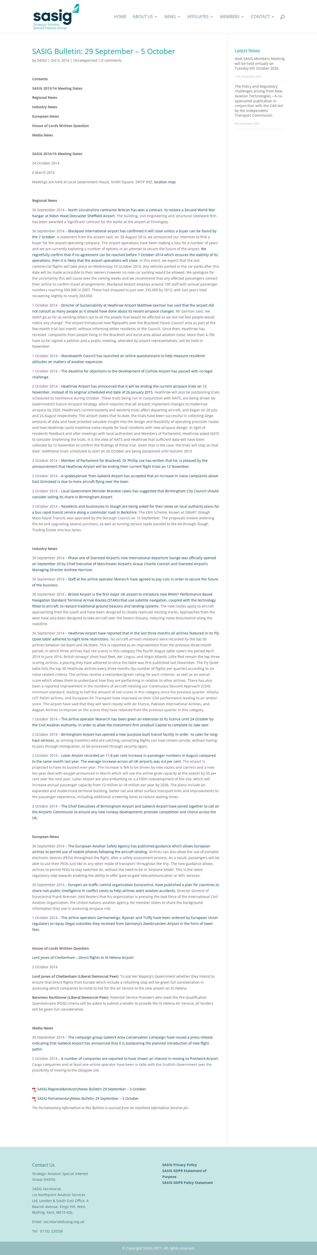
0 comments (111, 60)
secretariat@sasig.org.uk (63, 1221)
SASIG (42, 60)
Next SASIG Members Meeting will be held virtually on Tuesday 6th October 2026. (260, 63)
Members (229, 17)
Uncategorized (85, 60)
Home (120, 17)
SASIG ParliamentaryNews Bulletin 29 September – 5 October (88, 1098)
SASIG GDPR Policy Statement (188, 1182)
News (170, 17)
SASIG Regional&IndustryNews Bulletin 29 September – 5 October (91, 1089)
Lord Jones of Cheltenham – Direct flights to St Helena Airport (82, 957)
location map (165, 182)
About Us (143, 17)
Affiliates (198, 17)
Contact (260, 17)
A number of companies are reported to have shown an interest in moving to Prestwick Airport (139, 1058)
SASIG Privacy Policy (180, 1164)
